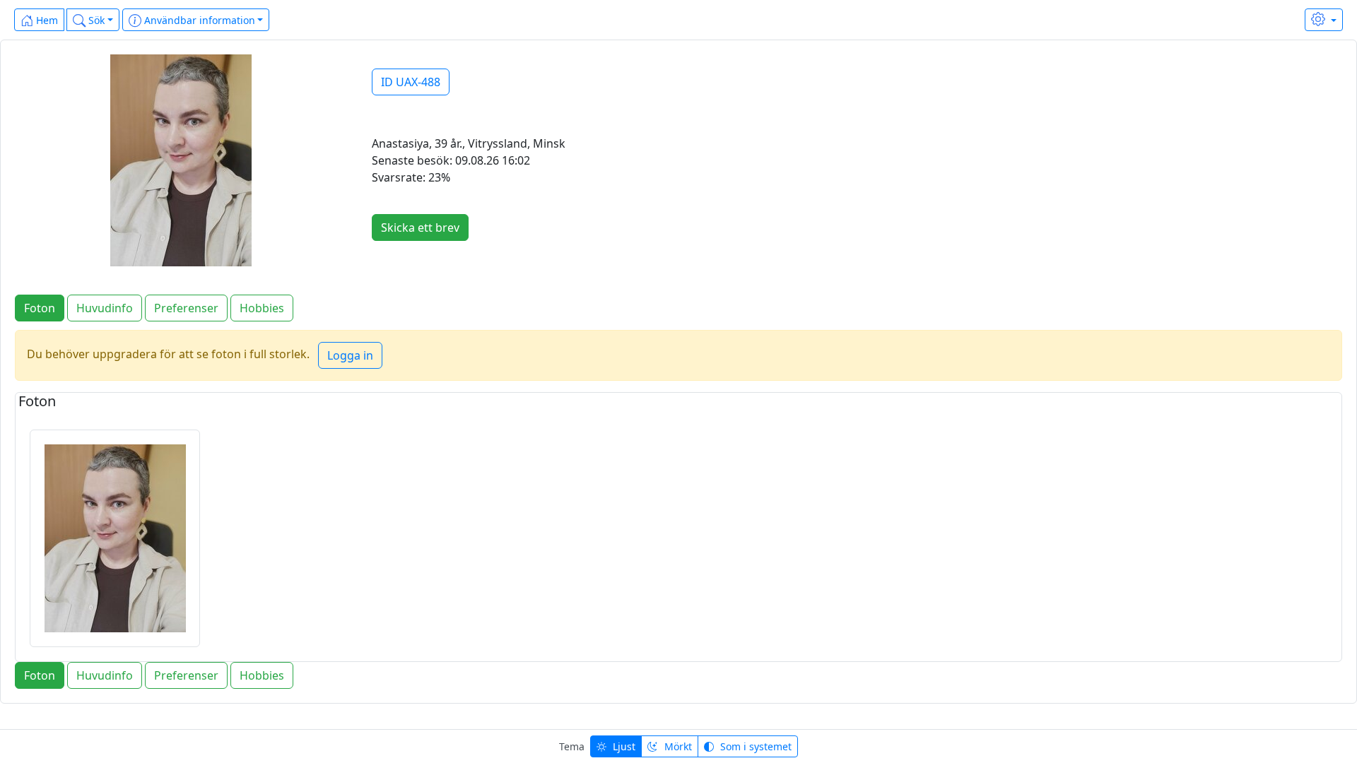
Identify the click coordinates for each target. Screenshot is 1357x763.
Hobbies (262, 308)
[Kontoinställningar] (1324, 19)
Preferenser (186, 308)
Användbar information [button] (198, 20)
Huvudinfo (104, 308)
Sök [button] (95, 20)
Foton (39, 308)
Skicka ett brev (420, 227)
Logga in (350, 355)
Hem (45, 20)
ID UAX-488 (410, 82)
